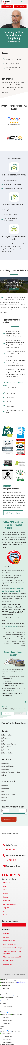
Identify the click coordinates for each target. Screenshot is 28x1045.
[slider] (2, 814)
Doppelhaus (6, 738)
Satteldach (6, 763)
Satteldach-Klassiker (9, 794)
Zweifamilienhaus (8, 750)
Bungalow (6, 741)
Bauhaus (5, 785)
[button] (22, 1)
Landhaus (6, 788)
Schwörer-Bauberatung (9, 626)
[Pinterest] (18, 874)
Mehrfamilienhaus (8, 753)
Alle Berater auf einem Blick (10, 833)
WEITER (20, 713)
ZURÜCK (8, 713)
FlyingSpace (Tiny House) (10, 744)
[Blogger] (7, 874)
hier (13, 690)
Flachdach (6, 769)
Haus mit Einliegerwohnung (10, 747)
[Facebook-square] (3, 874)
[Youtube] (11, 874)
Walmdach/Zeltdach (8, 766)
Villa (4, 800)
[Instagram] (15, 874)
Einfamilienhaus (7, 735)
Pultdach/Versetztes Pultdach (11, 772)
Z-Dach (5, 775)
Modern (5, 791)
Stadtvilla (5, 797)
